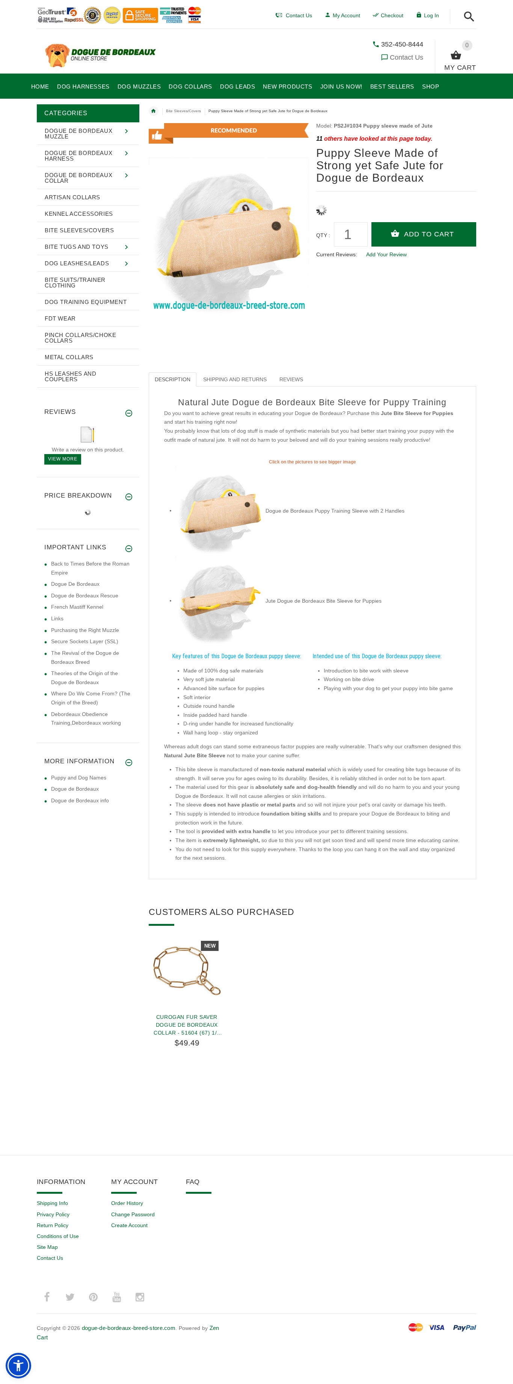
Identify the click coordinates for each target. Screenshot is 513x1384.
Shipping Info (52, 1203)
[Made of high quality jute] (220, 510)
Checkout (392, 15)
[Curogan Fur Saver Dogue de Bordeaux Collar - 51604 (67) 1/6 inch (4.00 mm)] (187, 970)
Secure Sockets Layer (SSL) (84, 641)
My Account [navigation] (346, 15)
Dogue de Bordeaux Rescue (84, 596)
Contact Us (406, 57)
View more (62, 459)
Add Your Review (386, 254)
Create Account (129, 1225)
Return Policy (52, 1225)
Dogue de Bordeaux (75, 789)
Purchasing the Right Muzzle (85, 630)
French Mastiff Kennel (77, 607)
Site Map (47, 1247)
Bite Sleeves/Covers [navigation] (183, 111)
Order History (127, 1203)
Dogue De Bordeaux (75, 584)
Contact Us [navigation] (299, 15)
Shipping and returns (235, 379)
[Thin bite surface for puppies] (220, 600)
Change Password (133, 1214)
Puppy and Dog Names (78, 778)
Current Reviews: (336, 254)
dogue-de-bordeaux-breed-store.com (128, 1328)
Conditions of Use (58, 1236)
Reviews (291, 379)
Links (57, 618)
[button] (467, 17)
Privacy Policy (53, 1214)
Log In (431, 15)
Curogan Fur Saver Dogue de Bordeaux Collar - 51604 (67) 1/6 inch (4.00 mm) (187, 1025)
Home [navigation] (153, 111)
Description (172, 379)
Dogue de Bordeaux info (80, 800)
